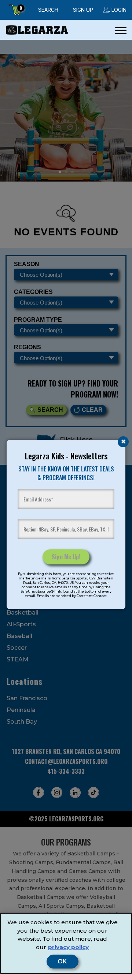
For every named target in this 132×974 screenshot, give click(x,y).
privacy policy (68, 947)
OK (62, 962)
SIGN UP (83, 10)
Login (118, 10)
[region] (66, 943)
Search (48, 10)
